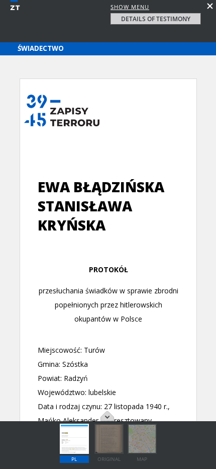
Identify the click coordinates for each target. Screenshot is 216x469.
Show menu (130, 7)
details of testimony (155, 19)
